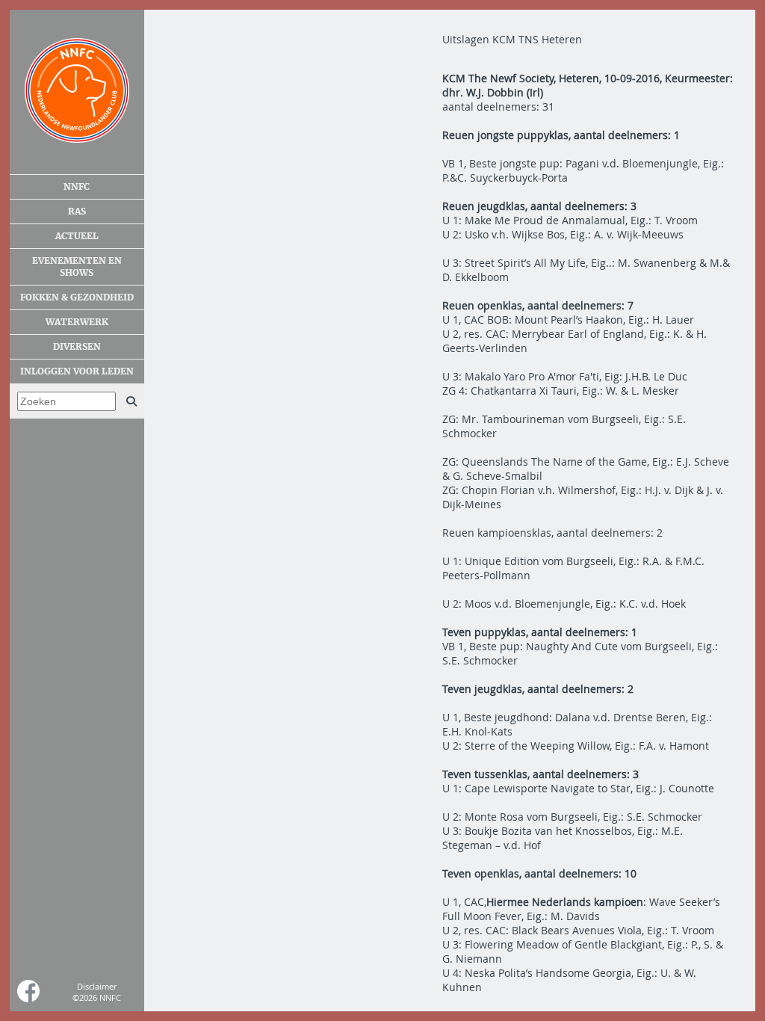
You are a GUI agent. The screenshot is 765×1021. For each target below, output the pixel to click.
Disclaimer (97, 986)
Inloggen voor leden (77, 371)
